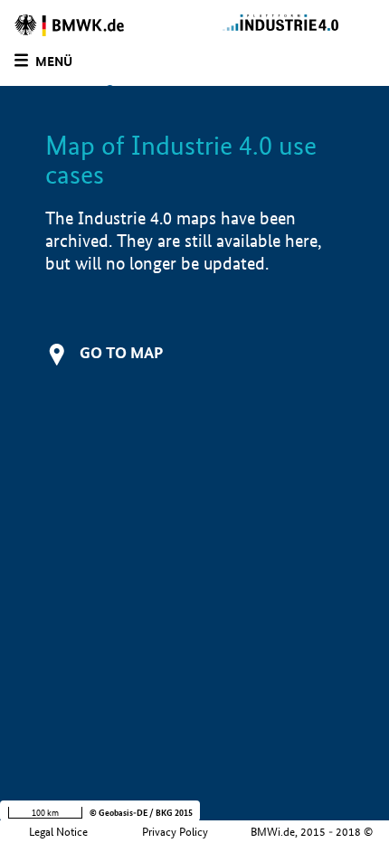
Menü (53, 61)
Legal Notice (58, 831)
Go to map (121, 352)
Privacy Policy (175, 831)
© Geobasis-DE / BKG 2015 (141, 813)
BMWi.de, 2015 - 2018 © (312, 831)
